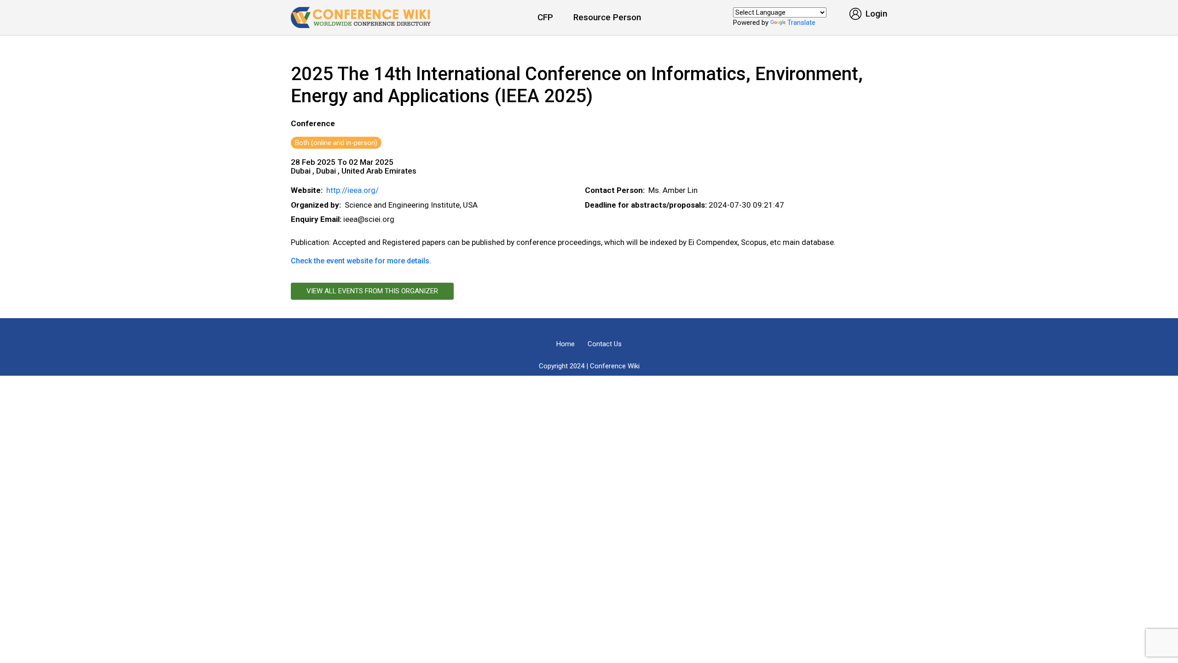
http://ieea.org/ (352, 190)
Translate (801, 22)
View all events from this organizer (372, 291)
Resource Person (607, 17)
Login (875, 13)
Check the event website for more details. (361, 260)
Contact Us (605, 344)
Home (565, 344)
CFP (545, 17)
